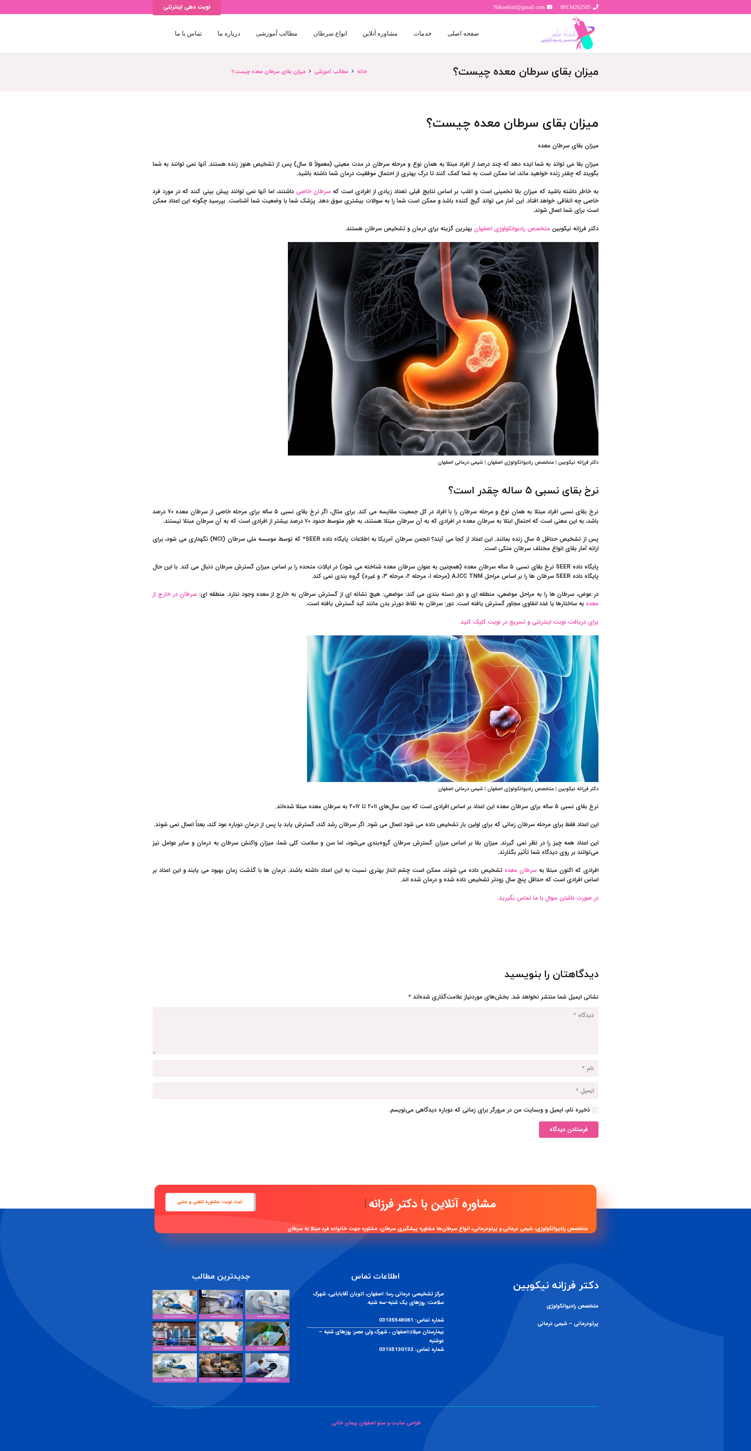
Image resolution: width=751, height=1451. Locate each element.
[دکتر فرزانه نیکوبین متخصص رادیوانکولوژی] (568, 33)
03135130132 (396, 1349)
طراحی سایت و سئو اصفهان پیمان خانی (375, 1423)
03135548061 (396, 1320)
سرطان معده (521, 870)
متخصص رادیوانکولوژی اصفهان (512, 228)
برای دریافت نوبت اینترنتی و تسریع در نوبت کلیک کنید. (528, 622)
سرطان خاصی (313, 191)
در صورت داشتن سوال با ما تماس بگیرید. (548, 898)
